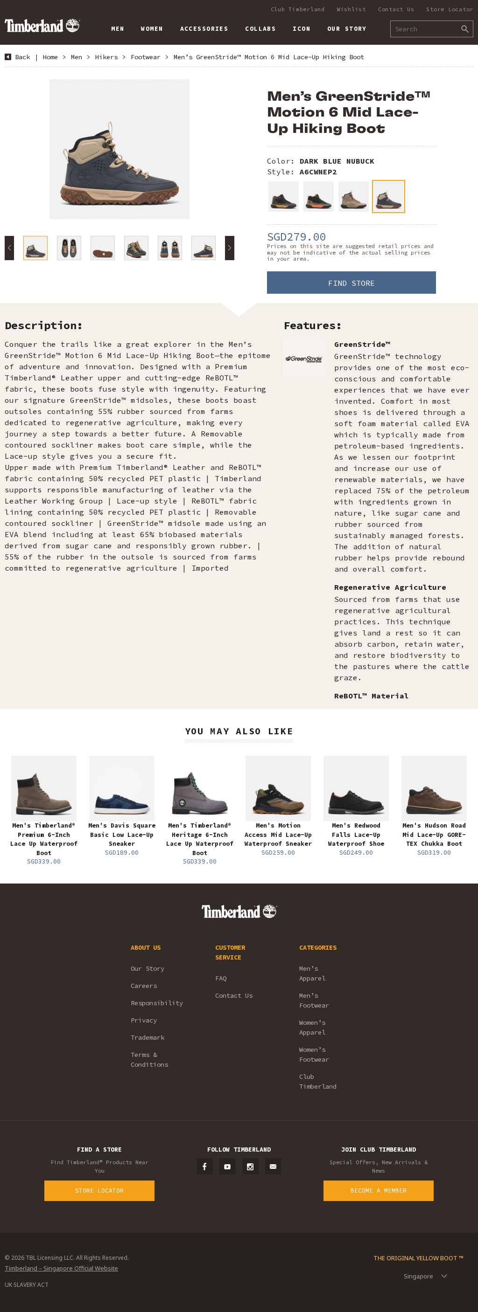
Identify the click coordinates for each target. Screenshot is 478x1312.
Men (76, 57)
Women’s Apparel (312, 1027)
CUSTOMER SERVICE (230, 952)
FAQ (220, 978)
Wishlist (351, 9)
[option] (119, 149)
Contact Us (396, 9)
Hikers (106, 57)
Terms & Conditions (149, 1059)
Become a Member (379, 1191)
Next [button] (229, 248)
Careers (144, 985)
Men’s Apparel (312, 973)
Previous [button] (9, 248)
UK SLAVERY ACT (27, 1285)
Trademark (147, 1037)
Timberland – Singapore (42, 25)
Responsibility (157, 1003)
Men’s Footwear (314, 1000)
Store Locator (449, 9)
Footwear (146, 57)
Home (50, 57)
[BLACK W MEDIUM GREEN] (318, 196)
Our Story (147, 968)
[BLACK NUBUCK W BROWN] (283, 196)
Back (22, 57)
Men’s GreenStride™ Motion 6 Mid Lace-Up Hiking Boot (269, 57)
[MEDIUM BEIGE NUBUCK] (353, 196)
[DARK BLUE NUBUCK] (388, 196)
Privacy (144, 1020)
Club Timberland (298, 9)
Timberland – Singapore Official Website (61, 1268)
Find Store (351, 283)
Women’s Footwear (314, 1054)
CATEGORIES (318, 947)
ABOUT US (146, 947)
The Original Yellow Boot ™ (418, 1258)
